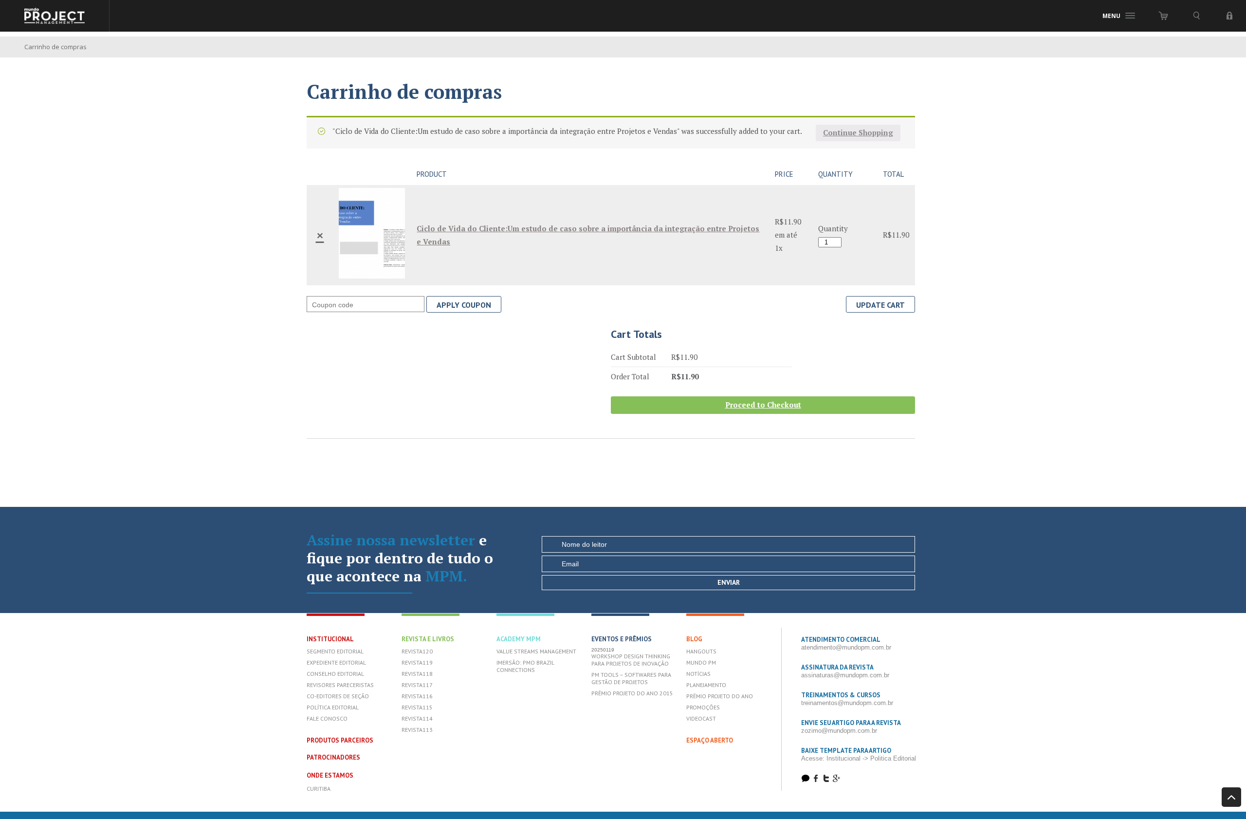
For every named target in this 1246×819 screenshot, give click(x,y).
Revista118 (417, 673)
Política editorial (333, 707)
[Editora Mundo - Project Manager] (55, 16)
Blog (694, 639)
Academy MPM (518, 639)
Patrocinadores (333, 757)
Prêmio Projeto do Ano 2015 (632, 693)
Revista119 (417, 662)
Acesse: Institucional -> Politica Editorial (858, 758)
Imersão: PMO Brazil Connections (525, 666)
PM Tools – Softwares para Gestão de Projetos (631, 678)
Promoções (703, 707)
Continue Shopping (858, 132)
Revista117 (417, 685)
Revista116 (417, 696)
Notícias (698, 673)
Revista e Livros (428, 639)
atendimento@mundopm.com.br (846, 647)
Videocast (701, 718)
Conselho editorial (335, 673)
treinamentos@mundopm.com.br (847, 703)
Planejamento (706, 685)
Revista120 (417, 651)
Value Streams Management (536, 651)
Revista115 (417, 707)
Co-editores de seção (338, 696)
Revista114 (417, 718)
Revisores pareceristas (340, 685)
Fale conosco (327, 718)
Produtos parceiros (340, 740)
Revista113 (417, 729)
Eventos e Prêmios (621, 639)
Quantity (833, 228)
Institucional (330, 639)
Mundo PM (701, 662)
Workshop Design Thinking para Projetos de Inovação (630, 659)
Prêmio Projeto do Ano (719, 696)
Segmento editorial (335, 651)
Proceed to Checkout (763, 405)
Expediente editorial (336, 662)
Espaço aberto (709, 740)
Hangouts (701, 651)
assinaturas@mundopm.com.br (845, 675)
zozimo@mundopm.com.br (839, 730)
